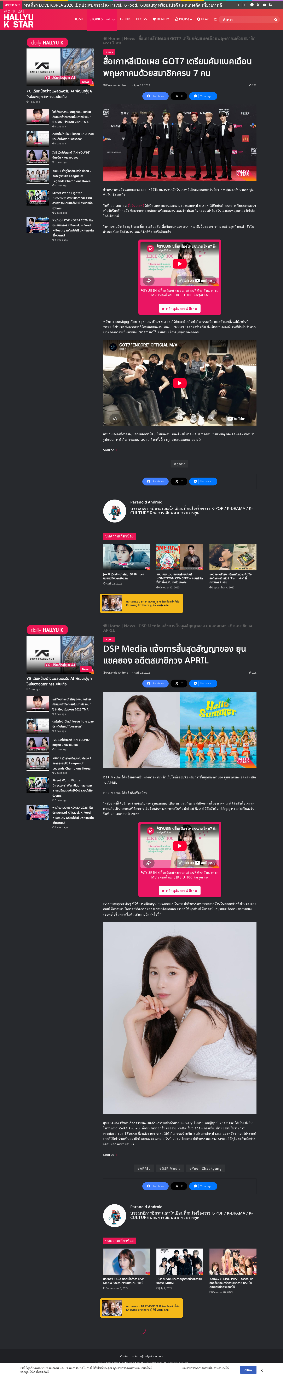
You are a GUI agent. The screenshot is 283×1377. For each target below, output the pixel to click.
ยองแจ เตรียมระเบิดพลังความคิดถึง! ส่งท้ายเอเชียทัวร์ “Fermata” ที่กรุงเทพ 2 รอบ (231, 578)
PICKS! (183, 19)
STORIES (99, 19)
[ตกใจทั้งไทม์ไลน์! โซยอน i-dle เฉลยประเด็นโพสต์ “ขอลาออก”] (38, 139)
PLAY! (204, 19)
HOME (79, 19)
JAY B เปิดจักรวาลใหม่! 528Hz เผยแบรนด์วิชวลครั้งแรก (123, 576)
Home (114, 38)
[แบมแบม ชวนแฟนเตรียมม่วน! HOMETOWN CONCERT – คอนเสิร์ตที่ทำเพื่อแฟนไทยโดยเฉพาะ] (179, 557)
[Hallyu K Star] (18, 18)
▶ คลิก (165, 605)
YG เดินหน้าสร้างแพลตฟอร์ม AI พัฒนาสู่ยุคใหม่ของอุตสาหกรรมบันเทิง (59, 93)
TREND (125, 19)
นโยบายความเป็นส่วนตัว (166, 1368)
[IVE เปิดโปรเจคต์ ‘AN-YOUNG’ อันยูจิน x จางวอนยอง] (38, 157)
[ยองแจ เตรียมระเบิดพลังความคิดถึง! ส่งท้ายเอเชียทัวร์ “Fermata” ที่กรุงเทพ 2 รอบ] (232, 557)
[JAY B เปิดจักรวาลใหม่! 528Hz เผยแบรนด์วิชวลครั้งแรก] (126, 557)
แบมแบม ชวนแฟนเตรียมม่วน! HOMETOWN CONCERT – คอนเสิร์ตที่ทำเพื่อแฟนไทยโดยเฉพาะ (179, 578)
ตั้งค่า (53, 1372)
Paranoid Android (117, 85)
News (129, 38)
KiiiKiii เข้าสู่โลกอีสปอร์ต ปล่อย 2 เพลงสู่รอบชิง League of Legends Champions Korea (71, 176)
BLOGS (141, 19)
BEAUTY (162, 19)
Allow (248, 1369)
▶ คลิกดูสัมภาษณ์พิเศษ (179, 308)
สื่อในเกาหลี (136, 205)
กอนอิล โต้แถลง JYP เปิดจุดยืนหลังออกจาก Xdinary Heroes (78, 4)
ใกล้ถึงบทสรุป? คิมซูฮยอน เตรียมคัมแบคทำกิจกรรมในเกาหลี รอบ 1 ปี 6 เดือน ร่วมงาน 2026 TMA (72, 117)
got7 (181, 463)
